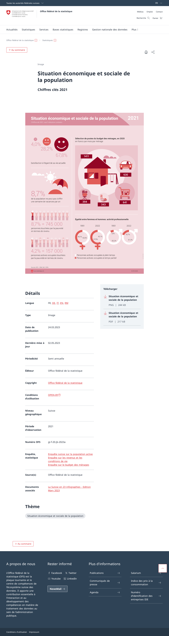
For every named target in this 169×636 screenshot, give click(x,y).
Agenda (94, 592)
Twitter (72, 572)
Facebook (56, 572)
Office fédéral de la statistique (56, 11)
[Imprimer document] (146, 52)
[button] (12, 29)
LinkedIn (72, 578)
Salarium (136, 572)
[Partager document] (152, 52)
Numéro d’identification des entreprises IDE (141, 596)
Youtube (56, 578)
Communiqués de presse (100, 582)
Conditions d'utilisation (16, 632)
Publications (97, 572)
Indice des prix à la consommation (142, 582)
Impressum (34, 632)
